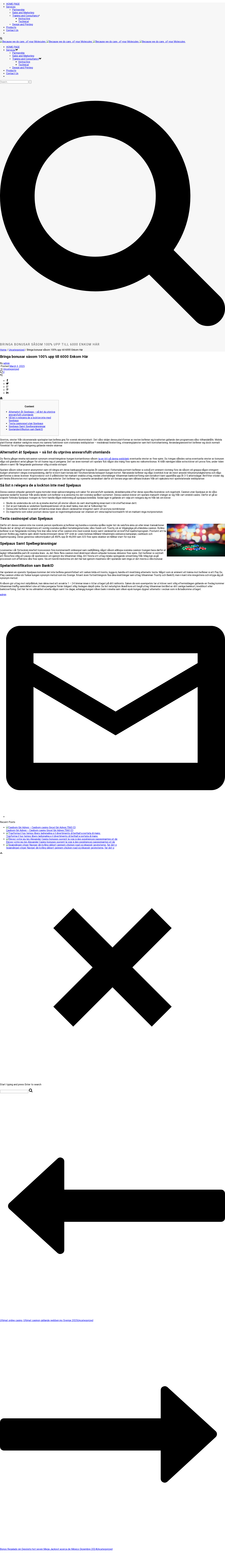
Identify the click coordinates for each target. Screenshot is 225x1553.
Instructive (24, 18)
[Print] (1, 398)
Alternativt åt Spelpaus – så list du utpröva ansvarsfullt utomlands (32, 413)
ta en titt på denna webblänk (113, 458)
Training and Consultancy (25, 15)
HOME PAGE (13, 3)
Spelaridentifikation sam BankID (26, 429)
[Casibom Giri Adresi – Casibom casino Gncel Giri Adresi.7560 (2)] (41, 827)
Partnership (18, 9)
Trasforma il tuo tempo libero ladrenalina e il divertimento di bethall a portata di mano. (52, 836)
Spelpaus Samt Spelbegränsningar (27, 426)
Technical (23, 21)
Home (3, 349)
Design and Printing (22, 24)
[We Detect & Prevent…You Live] (93, 41)
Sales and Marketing (23, 12)
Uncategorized (16, 349)
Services (10, 6)
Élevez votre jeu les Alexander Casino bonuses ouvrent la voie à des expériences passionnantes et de (60, 842)
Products (11, 27)
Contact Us (12, 30)
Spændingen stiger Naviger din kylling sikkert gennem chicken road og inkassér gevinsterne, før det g (60, 847)
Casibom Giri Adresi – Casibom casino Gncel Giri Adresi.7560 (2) (39, 830)
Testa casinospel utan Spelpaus (26, 423)
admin (6, 363)
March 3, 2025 (17, 366)
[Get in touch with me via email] (115, 816)
